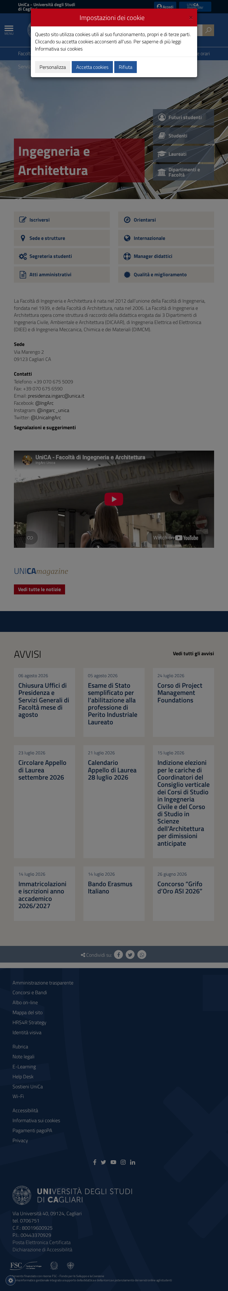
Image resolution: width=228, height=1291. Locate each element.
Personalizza (52, 67)
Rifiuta (125, 67)
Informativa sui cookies (59, 48)
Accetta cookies (92, 67)
